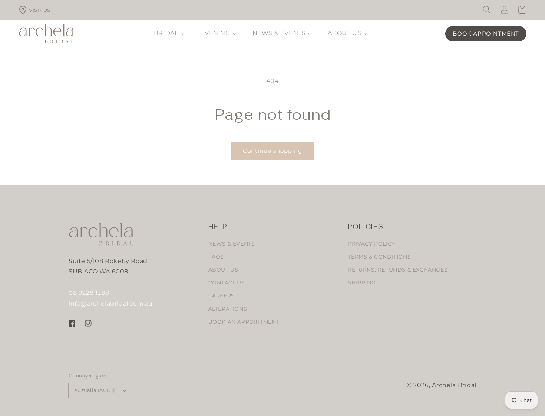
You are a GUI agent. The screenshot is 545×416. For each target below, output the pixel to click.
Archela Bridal (454, 385)
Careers (221, 295)
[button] (487, 10)
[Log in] (505, 10)
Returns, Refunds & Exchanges (397, 269)
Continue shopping (272, 150)
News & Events (231, 243)
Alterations (227, 309)
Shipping (362, 282)
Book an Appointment (243, 322)
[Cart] (522, 10)
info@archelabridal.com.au (111, 303)
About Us (223, 269)
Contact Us (226, 282)
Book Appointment (486, 33)
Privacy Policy (371, 243)
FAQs (216, 256)
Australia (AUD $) (95, 390)
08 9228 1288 (89, 292)
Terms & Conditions (379, 256)
